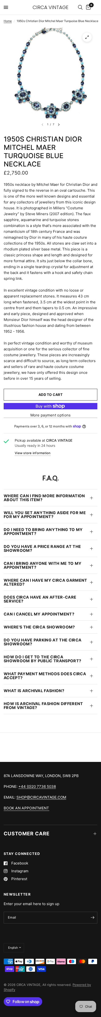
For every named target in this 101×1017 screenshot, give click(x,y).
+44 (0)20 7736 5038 (37, 786)
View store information (33, 453)
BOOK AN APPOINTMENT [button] (26, 808)
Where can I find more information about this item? (44, 497)
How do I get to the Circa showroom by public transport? (42, 658)
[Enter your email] (92, 917)
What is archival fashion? (34, 690)
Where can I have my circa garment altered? (45, 582)
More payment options (50, 415)
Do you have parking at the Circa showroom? (42, 642)
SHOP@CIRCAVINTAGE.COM (41, 797)
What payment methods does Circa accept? (45, 675)
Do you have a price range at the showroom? (42, 548)
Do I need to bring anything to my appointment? (43, 531)
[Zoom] (87, 37)
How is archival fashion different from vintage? (43, 705)
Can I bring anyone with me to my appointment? (42, 565)
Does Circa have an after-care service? (40, 599)
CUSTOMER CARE (27, 834)
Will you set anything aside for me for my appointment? (45, 514)
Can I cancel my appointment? (39, 614)
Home (8, 21)
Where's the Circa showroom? (39, 627)
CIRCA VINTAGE (50, 7)
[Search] (80, 7)
